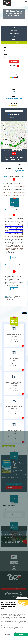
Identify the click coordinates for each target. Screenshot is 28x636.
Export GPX (6, 144)
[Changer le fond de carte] (4, 130)
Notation (14, 103)
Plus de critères (12, 65)
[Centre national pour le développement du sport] (14, 557)
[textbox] (12, 111)
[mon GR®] (13, 576)
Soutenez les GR (13, 589)
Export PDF (6, 146)
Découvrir (10, 487)
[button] (21, 111)
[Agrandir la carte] (4, 128)
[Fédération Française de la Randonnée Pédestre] (13, 594)
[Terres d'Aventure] (14, 562)
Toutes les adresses (8, 446)
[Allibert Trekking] (14, 568)
